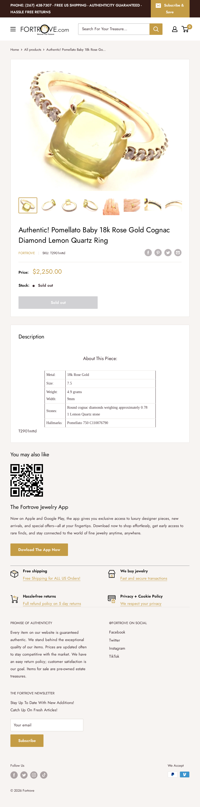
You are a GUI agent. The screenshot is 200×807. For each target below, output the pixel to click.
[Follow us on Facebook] (14, 775)
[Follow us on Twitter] (24, 775)
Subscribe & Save (174, 9)
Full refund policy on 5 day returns (52, 603)
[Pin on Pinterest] (158, 253)
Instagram (117, 648)
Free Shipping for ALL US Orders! (51, 578)
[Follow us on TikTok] (43, 775)
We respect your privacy (140, 603)
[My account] (174, 29)
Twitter (114, 640)
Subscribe (27, 741)
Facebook (117, 632)
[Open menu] (13, 29)
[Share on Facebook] (148, 253)
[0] (185, 29)
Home (14, 49)
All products (32, 49)
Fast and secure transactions (143, 578)
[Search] (155, 29)
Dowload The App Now (39, 550)
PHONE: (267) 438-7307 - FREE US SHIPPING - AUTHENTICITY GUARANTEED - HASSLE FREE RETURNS (76, 9)
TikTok (114, 656)
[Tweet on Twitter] (168, 253)
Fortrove (26, 253)
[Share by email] (178, 253)
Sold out (58, 302)
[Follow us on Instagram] (34, 775)
